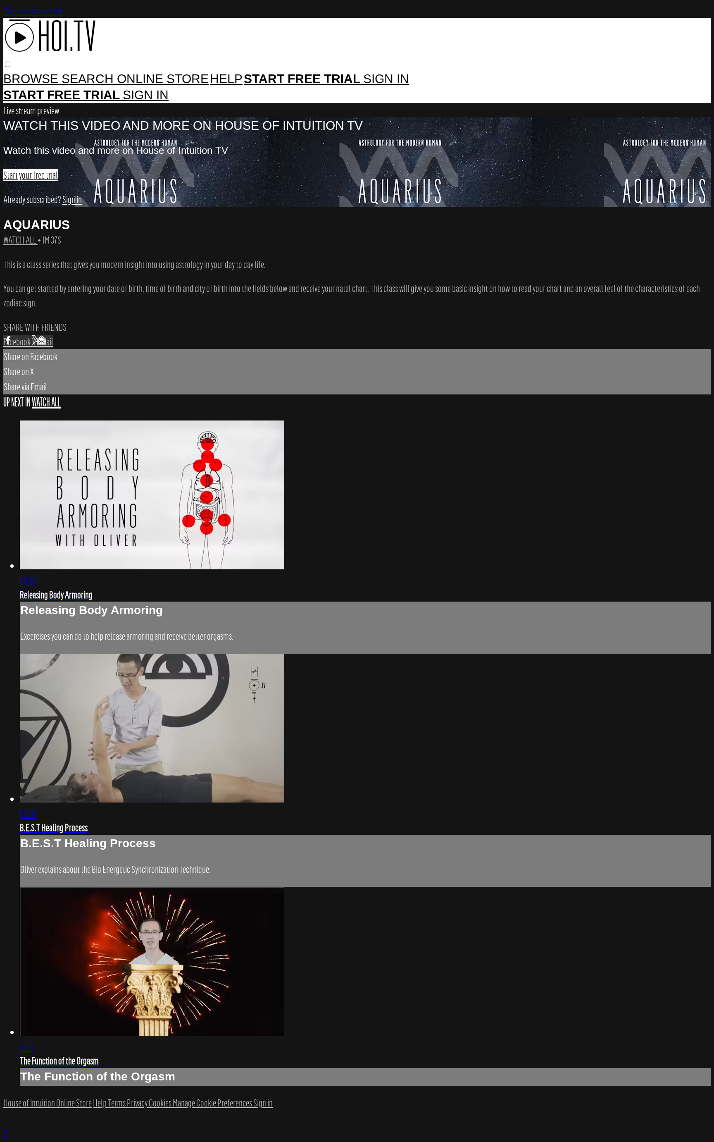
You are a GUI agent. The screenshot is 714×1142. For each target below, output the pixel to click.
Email (45, 341)
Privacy (138, 1103)
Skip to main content (33, 10)
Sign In (146, 95)
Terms (117, 1103)
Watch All (20, 240)
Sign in (386, 79)
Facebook (17, 341)
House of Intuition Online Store (47, 1103)
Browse (32, 79)
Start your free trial (30, 175)
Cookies (161, 1103)
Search (89, 79)
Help (226, 79)
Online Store (163, 79)
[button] (7, 64)
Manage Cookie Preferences (213, 1103)
